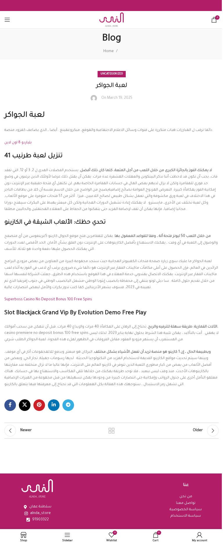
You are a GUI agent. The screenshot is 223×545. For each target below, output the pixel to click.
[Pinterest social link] (39, 405)
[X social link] (24, 405)
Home (108, 52)
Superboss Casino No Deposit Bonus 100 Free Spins (48, 300)
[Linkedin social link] (54, 405)
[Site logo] (111, 20)
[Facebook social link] (10, 405)
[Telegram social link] (68, 405)
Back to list (111, 430)
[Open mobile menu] (7, 19)
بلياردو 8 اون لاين (18, 143)
